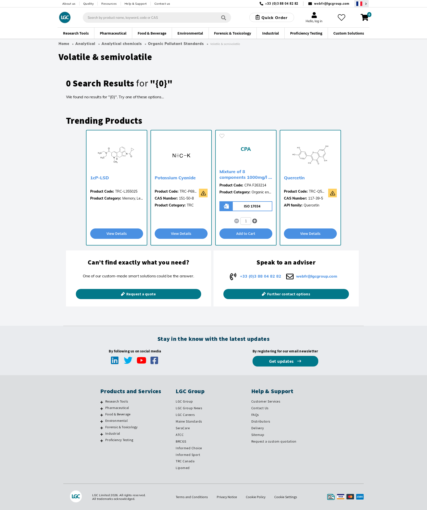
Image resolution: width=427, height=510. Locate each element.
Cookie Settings (285, 497)
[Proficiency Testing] (101, 440)
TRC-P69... (188, 191)
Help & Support (136, 3)
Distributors (260, 421)
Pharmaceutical (117, 408)
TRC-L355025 (126, 191)
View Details (117, 233)
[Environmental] (101, 421)
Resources (109, 3)
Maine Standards (189, 421)
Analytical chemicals (122, 43)
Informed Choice (189, 448)
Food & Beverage (117, 414)
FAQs (255, 414)
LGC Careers (185, 414)
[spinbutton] (245, 221)
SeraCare (183, 428)
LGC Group (184, 401)
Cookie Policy (255, 497)
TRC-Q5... (316, 191)
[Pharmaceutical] (101, 408)
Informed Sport (188, 454)
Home (64, 43)
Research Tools (116, 401)
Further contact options (288, 294)
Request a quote (141, 294)
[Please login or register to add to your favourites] (221, 136)
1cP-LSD (99, 178)
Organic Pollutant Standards (176, 43)
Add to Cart (245, 233)
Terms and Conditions (192, 497)
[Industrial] (101, 434)
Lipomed (183, 468)
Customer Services (265, 401)
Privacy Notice (227, 497)
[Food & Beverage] (101, 415)
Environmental (116, 420)
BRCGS (181, 441)
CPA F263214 (255, 185)
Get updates (282, 361)
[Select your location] (361, 3)
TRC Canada (185, 461)
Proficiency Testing (119, 440)
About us (69, 3)
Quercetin (294, 178)
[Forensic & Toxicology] (101, 428)
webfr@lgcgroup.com (331, 3)
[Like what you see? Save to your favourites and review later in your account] (341, 17)
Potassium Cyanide (175, 178)
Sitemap (257, 434)
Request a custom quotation (274, 441)
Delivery (257, 428)
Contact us (162, 3)
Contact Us (260, 408)
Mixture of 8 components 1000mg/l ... (245, 174)
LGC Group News (189, 408)
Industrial (112, 433)
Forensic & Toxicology (121, 427)
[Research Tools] (101, 402)
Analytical (85, 43)
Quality (88, 3)
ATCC (180, 434)
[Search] (223, 17)
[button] (255, 221)
